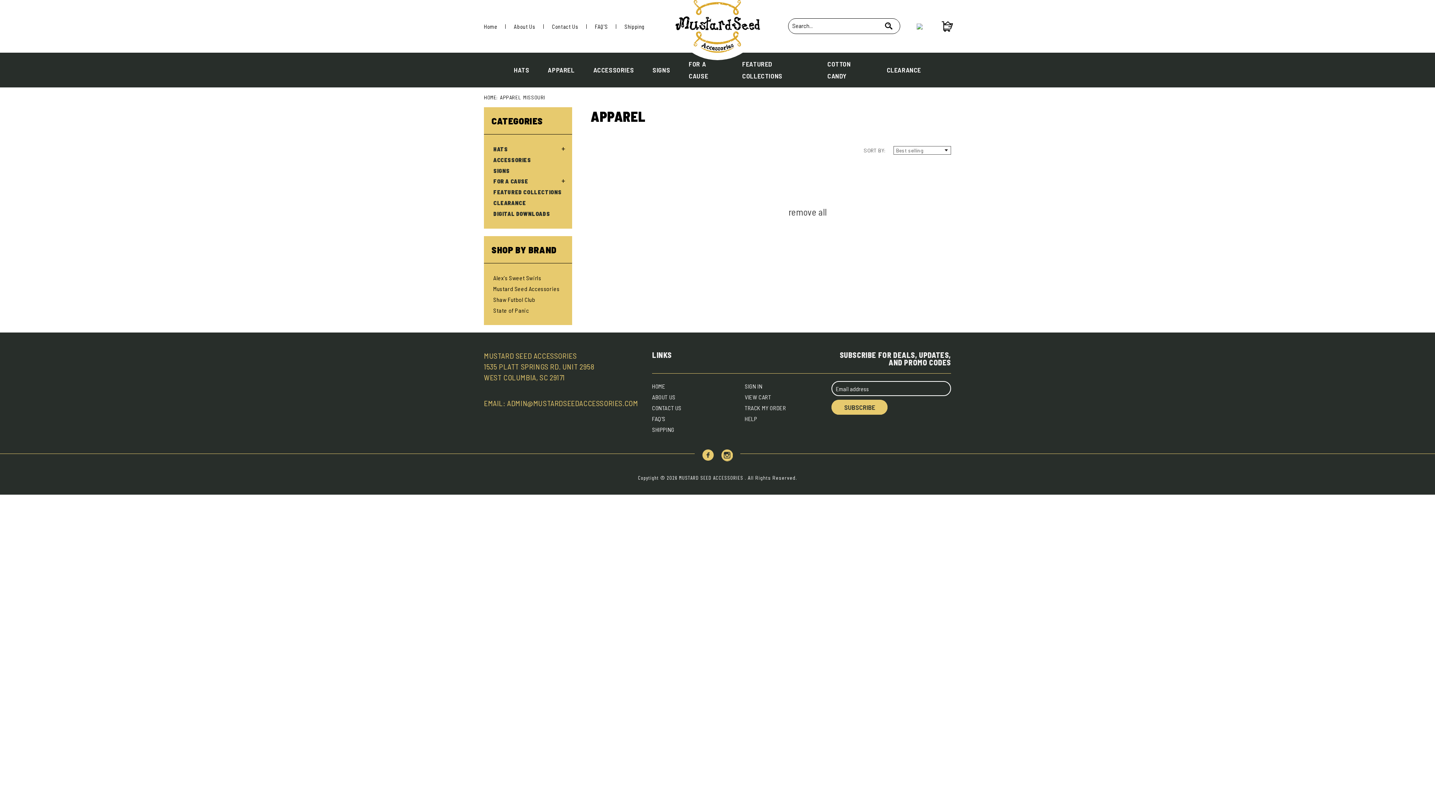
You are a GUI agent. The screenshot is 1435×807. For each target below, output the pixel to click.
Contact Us (565, 26)
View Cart (758, 397)
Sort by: (875, 150)
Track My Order (765, 407)
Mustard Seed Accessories (526, 288)
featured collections (527, 192)
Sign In (753, 386)
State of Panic (511, 310)
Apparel (561, 70)
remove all (808, 211)
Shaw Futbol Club (514, 299)
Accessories (613, 70)
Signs (661, 70)
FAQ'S (601, 26)
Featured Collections (762, 70)
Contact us (667, 407)
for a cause (510, 181)
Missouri (534, 97)
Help (751, 418)
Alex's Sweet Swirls (517, 277)
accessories (512, 160)
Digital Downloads (521, 213)
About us (664, 397)
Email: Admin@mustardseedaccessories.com (561, 403)
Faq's (659, 418)
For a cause (698, 70)
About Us (524, 26)
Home (490, 26)
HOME (658, 386)
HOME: (491, 97)
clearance (509, 203)
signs (501, 170)
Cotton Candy (839, 70)
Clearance (904, 70)
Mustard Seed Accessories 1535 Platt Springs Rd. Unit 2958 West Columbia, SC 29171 (539, 366)
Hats (521, 70)
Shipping (634, 26)
